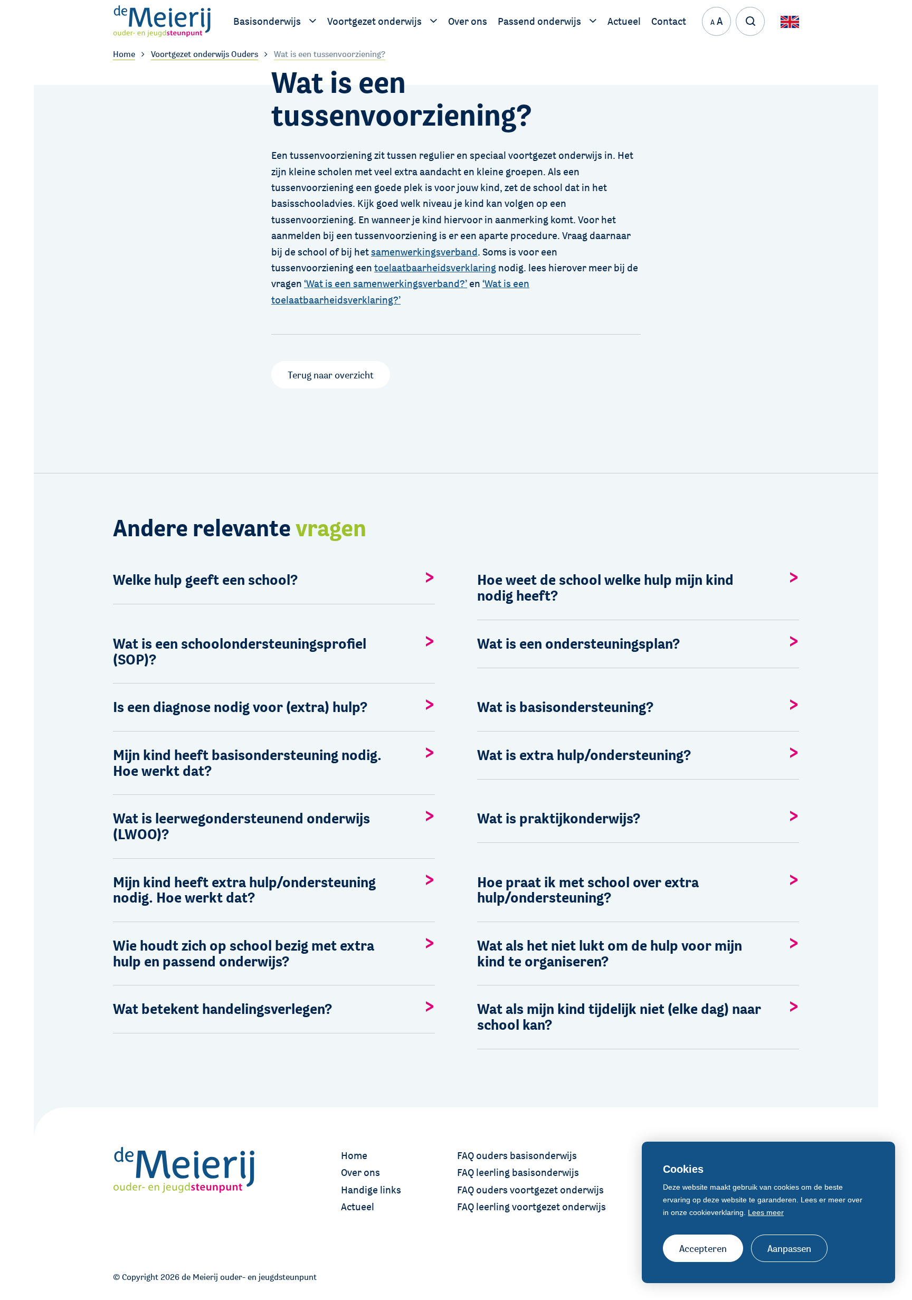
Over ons (360, 1172)
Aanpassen (789, 1248)
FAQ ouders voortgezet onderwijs (530, 1189)
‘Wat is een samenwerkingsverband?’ (385, 283)
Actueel (357, 1206)
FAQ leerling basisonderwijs (518, 1172)
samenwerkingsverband (424, 251)
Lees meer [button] (766, 1212)
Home (354, 1155)
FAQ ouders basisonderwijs (517, 1155)
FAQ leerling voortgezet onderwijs (531, 1206)
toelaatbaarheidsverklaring (435, 267)
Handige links (371, 1189)
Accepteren (703, 1248)
